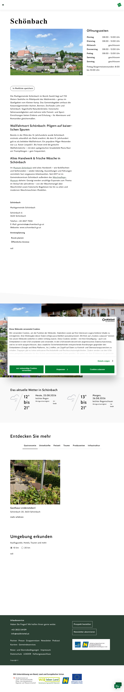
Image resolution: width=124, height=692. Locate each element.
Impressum (46, 650)
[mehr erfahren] (35, 489)
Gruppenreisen (32, 640)
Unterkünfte (45, 445)
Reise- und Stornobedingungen (24, 650)
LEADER (27, 654)
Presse (22, 640)
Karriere (13, 644)
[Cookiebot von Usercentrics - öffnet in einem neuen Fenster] (104, 320)
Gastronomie (30, 445)
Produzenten (79, 445)
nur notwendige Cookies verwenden (26, 369)
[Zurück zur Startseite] (119, 5)
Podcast (56, 640)
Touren (66, 445)
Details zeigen (104, 361)
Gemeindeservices (27, 644)
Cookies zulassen (97, 369)
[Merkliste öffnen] (10, 4)
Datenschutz (16, 654)
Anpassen (60, 369)
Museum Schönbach (22, 168)
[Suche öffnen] (13, 4)
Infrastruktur (94, 445)
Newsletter (46, 640)
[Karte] (8, 4)
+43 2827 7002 (25, 221)
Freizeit (57, 445)
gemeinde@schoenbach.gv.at (30, 224)
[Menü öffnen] (3, 4)
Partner (13, 640)
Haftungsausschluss (42, 654)
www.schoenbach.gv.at (30, 227)
